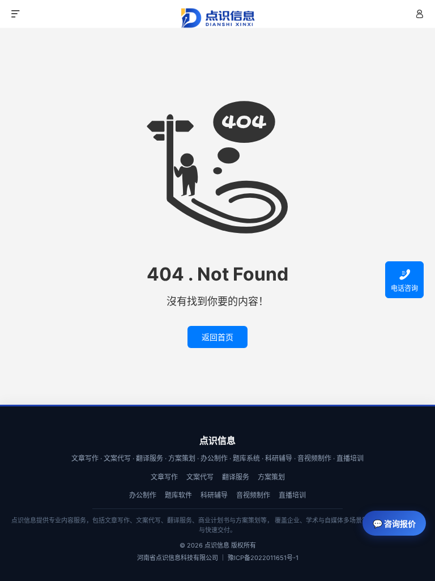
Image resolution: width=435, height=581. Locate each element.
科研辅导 (214, 495)
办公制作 (142, 495)
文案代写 (200, 477)
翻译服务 (235, 477)
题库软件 (178, 495)
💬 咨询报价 (394, 523)
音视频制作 (253, 495)
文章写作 (164, 477)
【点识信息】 (217, 18)
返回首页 (217, 337)
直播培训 (292, 495)
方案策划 (271, 477)
